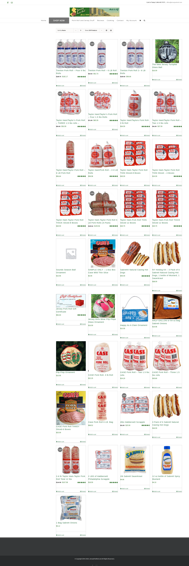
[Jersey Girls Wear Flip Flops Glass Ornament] (103, 306)
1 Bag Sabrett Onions (66, 523)
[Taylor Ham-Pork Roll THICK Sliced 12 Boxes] (167, 204)
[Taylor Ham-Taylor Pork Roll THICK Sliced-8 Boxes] (71, 204)
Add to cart (61, 85)
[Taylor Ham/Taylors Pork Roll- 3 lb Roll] (135, 104)
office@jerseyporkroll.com (174, 2)
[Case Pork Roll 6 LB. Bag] (103, 406)
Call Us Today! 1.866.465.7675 (156, 2)
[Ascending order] (81, 30)
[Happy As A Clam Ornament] (135, 309)
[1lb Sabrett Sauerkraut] (135, 460)
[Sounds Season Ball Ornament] (71, 253)
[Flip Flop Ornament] (71, 356)
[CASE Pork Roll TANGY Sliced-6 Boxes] (71, 408)
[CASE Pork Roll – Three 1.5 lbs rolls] (167, 356)
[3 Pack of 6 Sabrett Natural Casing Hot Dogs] (167, 406)
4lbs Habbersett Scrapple (132, 422)
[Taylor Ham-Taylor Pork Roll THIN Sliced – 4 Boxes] (167, 154)
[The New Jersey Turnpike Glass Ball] (167, 51)
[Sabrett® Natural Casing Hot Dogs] (135, 253)
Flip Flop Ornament (65, 372)
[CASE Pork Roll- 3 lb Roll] (103, 357)
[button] (144, 20)
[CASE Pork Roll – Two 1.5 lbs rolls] (135, 356)
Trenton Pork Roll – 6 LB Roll (102, 70)
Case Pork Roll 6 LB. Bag (100, 422)
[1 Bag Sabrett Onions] (71, 508)
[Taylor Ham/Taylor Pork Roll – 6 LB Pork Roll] (71, 154)
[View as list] (111, 30)
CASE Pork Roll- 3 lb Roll (100, 375)
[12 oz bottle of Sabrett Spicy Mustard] (167, 460)
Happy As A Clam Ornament (133, 325)
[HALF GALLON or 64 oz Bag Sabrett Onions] (167, 306)
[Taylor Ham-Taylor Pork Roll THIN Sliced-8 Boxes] (135, 154)
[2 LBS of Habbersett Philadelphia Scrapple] (103, 460)
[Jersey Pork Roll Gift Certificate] (71, 300)
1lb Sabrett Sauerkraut (131, 476)
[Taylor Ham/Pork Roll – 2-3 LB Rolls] (103, 154)
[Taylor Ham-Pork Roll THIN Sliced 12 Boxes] (135, 204)
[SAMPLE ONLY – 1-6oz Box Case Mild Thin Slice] (103, 253)
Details (84, 85)
